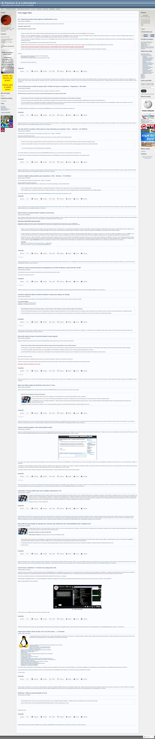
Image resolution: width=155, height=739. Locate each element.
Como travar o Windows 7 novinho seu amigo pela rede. (37, 568)
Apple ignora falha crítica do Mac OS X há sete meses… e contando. (41, 631)
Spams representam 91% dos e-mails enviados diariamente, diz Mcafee (36, 649)
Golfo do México (88, 289)
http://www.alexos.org (31, 62)
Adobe (85, 261)
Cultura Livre (33, 79)
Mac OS (128, 261)
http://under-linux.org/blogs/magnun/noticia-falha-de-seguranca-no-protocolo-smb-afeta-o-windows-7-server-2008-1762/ (85, 578)
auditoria (107, 35)
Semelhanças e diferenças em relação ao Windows (148, 58)
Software (111, 79)
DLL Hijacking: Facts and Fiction (28, 56)
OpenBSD (59, 686)
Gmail (116, 484)
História (81, 516)
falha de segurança (60, 80)
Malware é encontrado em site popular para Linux (40, 646)
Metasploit (46, 35)
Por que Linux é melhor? (26, 655)
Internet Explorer (112, 122)
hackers (101, 122)
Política (130, 122)
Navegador (118, 379)
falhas (66, 36)
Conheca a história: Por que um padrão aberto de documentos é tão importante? (38, 659)
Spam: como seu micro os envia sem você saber (40, 647)
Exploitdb (38, 36)
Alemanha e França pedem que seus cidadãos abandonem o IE (39, 491)
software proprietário (93, 626)
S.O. (103, 80)
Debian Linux (39, 79)
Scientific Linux (95, 79)
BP (73, 289)
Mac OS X (41, 688)
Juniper (43, 562)
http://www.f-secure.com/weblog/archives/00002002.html (39, 244)
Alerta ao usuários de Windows (27, 660)
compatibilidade (50, 724)
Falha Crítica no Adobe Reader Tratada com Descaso (36, 213)
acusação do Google (85, 351)
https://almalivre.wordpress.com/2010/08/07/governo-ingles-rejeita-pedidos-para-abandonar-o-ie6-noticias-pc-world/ (64, 155)
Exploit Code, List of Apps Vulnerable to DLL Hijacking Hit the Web (35, 57)
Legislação (83, 330)
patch (39, 42)
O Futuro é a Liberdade (19, 3)
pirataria (98, 80)
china (45, 330)
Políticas (45, 9)
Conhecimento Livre (26, 79)
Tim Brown (28, 40)
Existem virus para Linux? (35, 648)
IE (68, 330)
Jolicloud (67, 79)
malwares (122, 122)
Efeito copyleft (24, 652)
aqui (118, 573)
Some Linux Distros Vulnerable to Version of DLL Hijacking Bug (34, 55)
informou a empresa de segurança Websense (112, 311)
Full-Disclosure (33, 44)
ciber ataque (81, 421)
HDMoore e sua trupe (25, 35)
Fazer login (3, 107)
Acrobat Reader (80, 261)
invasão (118, 122)
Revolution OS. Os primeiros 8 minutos (29, 665)
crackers (68, 122)
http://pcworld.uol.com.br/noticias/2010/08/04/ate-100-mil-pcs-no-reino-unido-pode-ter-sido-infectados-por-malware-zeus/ (55, 152)
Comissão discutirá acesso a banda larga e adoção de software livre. (147, 42)
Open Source (90, 80)
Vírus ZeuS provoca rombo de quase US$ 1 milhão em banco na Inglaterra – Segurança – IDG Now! (52, 86)
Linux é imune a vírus (25, 654)
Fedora (97, 39)
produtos (92, 33)
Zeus (41, 124)
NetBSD (53, 688)
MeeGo (80, 79)
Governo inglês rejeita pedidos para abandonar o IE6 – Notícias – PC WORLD (44, 176)
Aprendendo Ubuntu (10, 9)
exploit (53, 35)
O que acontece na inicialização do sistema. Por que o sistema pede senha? (147, 68)
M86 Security (102, 100)
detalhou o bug (42, 404)
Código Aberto (21, 80)
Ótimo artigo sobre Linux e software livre (30, 662)
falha (55, 80)
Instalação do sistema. (147, 62)
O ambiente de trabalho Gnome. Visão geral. (147, 71)
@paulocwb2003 (5, 112)
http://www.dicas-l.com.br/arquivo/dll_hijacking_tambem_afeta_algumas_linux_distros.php (44, 23)
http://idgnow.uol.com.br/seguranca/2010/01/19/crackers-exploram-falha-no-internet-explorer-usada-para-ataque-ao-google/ (55, 299)
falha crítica (75, 122)
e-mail (89, 484)
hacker (66, 330)
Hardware (132, 686)
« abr (142, 25)
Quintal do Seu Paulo (5, 36)
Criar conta (3, 106)
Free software (67, 80)
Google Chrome (111, 517)
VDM (54, 422)
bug (134, 79)
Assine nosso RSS (146, 80)
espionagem (67, 517)
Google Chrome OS (75, 516)
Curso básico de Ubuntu (23, 9)
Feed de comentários (5, 109)
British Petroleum (78, 289)
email (2, 47)
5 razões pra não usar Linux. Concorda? (29, 656)
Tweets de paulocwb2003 (6, 115)
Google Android (67, 516)
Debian (76, 39)
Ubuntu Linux (123, 79)
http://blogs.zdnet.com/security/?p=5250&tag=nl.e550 (52, 534)
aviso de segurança (43, 542)
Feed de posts (4, 108)
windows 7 (115, 626)
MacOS (45, 688)
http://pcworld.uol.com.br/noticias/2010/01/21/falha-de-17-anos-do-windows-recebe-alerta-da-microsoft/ (57, 389)
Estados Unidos (74, 517)
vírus (27, 124)
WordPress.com (4, 110)
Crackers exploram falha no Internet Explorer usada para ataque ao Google (44, 294)
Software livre (122, 80)
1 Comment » (43, 208)
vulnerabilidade (32, 124)
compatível (44, 724)
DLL (49, 80)
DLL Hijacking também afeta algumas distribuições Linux (37, 19)
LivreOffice (143, 151)
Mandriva (77, 79)
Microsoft (85, 79)
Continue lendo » (24, 544)
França (90, 517)
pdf (131, 261)
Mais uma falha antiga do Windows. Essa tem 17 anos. (36, 385)
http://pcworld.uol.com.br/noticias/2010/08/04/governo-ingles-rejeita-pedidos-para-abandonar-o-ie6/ (50, 193)
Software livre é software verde (27, 651)
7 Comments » (121, 626)
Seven (66, 724)
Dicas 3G (33, 9)
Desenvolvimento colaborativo (49, 79)
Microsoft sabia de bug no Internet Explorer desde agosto (38, 336)
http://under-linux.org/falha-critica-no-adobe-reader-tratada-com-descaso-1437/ (63, 224)
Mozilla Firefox (111, 516)
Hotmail (122, 484)
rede (101, 80)
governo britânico (95, 122)
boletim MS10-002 (26, 351)
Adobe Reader (90, 261)
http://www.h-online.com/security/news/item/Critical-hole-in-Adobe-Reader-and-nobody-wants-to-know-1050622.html (52, 223)
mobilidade (98, 330)
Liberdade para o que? (26, 657)
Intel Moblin (62, 79)
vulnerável (27, 331)
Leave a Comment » (47, 124)
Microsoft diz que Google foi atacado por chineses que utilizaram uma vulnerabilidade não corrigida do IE (54, 524)
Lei (86, 330)
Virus (127, 79)
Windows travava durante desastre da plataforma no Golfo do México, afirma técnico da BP (49, 268)
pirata (94, 80)
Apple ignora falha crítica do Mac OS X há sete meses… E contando (52, 576)
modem (102, 330)
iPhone (23, 688)
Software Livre (116, 79)
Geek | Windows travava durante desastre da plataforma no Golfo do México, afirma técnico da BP (38, 272)
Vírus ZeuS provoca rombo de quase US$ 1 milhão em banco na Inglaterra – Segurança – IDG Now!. (39, 90)
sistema (60, 33)
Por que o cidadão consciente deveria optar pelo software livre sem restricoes (46, 644)
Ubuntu (93, 39)
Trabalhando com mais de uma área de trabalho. (147, 73)
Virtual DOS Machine (60, 422)
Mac (34, 688)
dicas (46, 80)
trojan (128, 330)
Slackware (101, 79)
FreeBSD (55, 686)
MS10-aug (31, 48)
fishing (106, 484)
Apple (23, 686)
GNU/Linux (73, 80)
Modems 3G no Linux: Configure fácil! (145, 45)
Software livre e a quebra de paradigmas (29, 664)
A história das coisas (34, 645)
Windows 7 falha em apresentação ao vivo (32, 693)
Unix (134, 261)
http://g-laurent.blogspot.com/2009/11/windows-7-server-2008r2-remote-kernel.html (69, 573)
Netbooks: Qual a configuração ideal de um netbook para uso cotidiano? (147, 47)
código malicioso (84, 686)
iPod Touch (27, 688)
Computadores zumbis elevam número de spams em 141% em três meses (36, 658)
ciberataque (87, 421)
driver (56, 724)
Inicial (2, 9)
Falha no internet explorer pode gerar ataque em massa (33, 663)
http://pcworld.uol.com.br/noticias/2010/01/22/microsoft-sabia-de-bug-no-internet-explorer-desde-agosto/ (51, 340)
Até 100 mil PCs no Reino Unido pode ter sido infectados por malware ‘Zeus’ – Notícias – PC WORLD (52, 129)
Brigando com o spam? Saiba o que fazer (30, 650)
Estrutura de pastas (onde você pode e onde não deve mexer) (148, 64)
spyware (24, 124)
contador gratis (147, 158)
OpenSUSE (89, 79)
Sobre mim (51, 9)
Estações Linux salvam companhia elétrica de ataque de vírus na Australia (37, 653)
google (62, 330)
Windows (131, 80)
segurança (107, 80)
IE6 (103, 122)
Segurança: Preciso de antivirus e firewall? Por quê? (147, 60)
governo (89, 122)
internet (77, 80)
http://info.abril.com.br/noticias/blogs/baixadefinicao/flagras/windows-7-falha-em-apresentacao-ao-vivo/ (46, 702)
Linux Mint (72, 79)
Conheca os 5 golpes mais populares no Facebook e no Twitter (34, 661)
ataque (39, 330)
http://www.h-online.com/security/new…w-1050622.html (40, 243)
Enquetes (39, 9)
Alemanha (40, 517)
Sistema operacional (114, 80)
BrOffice (23, 516)
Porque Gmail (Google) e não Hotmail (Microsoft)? (35, 427)
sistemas (23, 36)
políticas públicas (21, 171)
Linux (81, 80)
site (35, 36)
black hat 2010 (97, 261)
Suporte (58, 9)
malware (89, 330)
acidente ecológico (68, 289)
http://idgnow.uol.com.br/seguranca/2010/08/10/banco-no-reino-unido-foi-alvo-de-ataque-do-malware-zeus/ (52, 108)
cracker (26, 80)
